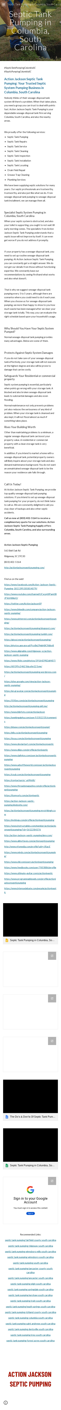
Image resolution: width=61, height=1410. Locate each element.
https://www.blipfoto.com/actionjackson (24, 712)
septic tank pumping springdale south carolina (30, 1289)
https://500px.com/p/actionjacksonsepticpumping (29, 700)
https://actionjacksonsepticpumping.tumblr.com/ (28, 634)
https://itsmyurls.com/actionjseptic (21, 795)
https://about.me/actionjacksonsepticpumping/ (27, 639)
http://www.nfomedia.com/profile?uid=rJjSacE (27, 846)
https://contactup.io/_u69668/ (19, 780)
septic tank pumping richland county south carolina (30, 1312)
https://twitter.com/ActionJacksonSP (23, 603)
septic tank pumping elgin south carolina (30, 1284)
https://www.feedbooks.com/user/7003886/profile (30, 867)
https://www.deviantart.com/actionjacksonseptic (29, 744)
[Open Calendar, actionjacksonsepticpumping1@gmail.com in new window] (52, 1181)
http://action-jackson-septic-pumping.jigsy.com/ (28, 835)
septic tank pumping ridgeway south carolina (30, 1246)
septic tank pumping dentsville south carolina (30, 1329)
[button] (4, 4)
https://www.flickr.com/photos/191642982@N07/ (30, 660)
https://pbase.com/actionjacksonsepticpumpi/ (27, 727)
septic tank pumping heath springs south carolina (30, 1306)
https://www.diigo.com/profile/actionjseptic (26, 750)
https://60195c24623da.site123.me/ (23, 666)
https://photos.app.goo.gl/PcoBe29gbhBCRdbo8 (29, 645)
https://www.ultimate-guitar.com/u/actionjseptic (28, 873)
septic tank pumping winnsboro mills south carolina (30, 1251)
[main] (30, 30)
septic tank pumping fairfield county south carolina (30, 1240)
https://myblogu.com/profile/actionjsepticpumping (29, 820)
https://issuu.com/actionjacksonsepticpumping (27, 738)
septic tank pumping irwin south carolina (30, 1301)
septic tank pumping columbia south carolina (30, 1318)
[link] (30, 923)
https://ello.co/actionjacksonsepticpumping (25, 732)
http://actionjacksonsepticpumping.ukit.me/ (26, 706)
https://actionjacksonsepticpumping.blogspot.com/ (29, 628)
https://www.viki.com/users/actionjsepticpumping (28, 862)
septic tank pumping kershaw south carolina (30, 1295)
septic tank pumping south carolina (30, 1263)
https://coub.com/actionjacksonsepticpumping (27, 774)
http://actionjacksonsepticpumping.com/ (24, 567)
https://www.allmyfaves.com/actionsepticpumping (29, 841)
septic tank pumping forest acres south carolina (30, 1340)
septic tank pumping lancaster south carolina (30, 1278)
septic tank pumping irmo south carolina (30, 1335)
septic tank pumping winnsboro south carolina (30, 1257)
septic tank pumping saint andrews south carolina (30, 1323)
